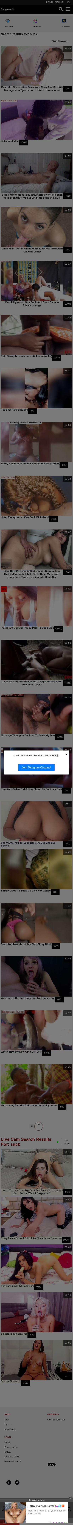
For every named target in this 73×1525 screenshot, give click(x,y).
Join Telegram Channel (36, 767)
